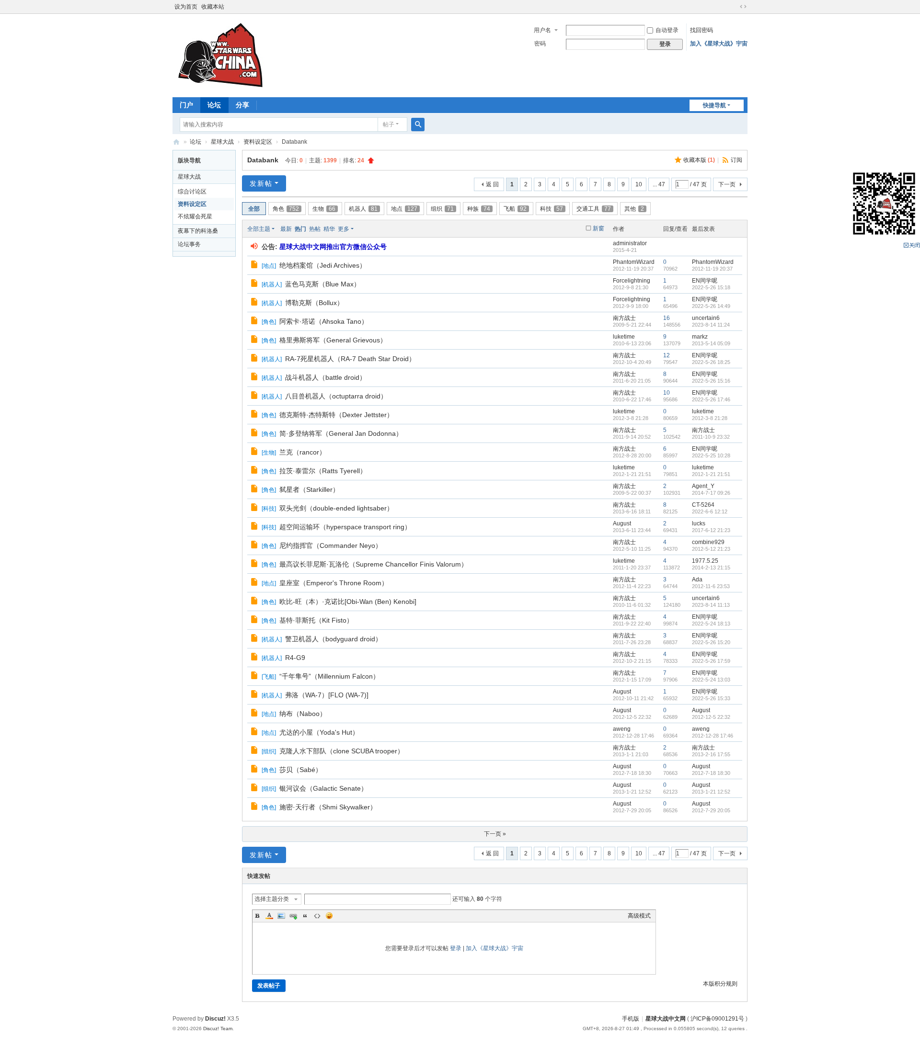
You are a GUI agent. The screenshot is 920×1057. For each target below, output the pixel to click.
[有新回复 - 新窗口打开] (255, 265)
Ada (697, 579)
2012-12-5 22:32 (711, 717)
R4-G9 (295, 657)
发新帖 (261, 183)
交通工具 (593, 208)
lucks (698, 523)
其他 (634, 208)
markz (700, 336)
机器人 (363, 208)
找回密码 (701, 30)
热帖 (315, 229)
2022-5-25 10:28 (711, 455)
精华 (329, 229)
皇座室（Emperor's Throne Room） (333, 583)
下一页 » (495, 833)
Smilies (329, 916)
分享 (242, 105)
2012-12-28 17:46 (712, 736)
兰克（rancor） (302, 452)
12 (666, 355)
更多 (343, 229)
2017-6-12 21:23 (711, 530)
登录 (455, 948)
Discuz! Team (217, 1028)
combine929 (708, 542)
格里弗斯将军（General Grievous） (333, 340)
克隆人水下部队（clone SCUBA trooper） (341, 751)
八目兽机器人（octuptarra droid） (336, 396)
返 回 (492, 184)
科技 (551, 208)
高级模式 (639, 915)
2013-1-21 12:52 (711, 792)
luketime (624, 336)
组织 (442, 208)
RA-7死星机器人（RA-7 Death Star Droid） (350, 359)
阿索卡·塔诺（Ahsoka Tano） (323, 321)
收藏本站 (212, 6)
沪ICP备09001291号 (717, 1018)
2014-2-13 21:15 (711, 567)
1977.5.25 (705, 560)
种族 (478, 208)
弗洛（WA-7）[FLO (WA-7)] (326, 695)
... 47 (659, 184)
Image (281, 916)
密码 (540, 43)
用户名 (542, 30)
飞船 (515, 208)
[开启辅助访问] (734, 6)
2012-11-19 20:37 (712, 269)
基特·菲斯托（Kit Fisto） (316, 620)
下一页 (727, 184)
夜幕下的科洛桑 (198, 230)
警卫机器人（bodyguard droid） (333, 639)
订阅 (736, 160)
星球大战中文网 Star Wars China (176, 142)
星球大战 (222, 141)
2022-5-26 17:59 (711, 661)
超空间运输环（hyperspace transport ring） (345, 527)
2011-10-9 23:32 (711, 437)
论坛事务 (189, 244)
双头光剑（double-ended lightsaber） (336, 508)
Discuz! (215, 1018)
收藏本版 (699, 160)
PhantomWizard (634, 262)
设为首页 (185, 6)
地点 (404, 208)
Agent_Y (703, 486)
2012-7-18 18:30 (711, 773)
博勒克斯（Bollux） (314, 303)
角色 (286, 208)
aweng (622, 729)
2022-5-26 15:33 (711, 698)
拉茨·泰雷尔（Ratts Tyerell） (323, 471)
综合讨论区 (192, 191)
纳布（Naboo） (302, 713)
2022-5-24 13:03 (711, 679)
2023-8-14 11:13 (711, 605)
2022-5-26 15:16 (711, 381)
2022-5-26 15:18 (711, 287)
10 (638, 184)
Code (317, 916)
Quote (305, 916)
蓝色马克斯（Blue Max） (322, 284)
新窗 (598, 228)
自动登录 (667, 30)
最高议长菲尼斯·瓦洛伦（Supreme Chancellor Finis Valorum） (373, 564)
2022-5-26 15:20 (711, 642)
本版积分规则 (720, 983)
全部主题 (258, 229)
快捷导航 (714, 105)
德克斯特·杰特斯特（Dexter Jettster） (336, 415)
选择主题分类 (271, 899)
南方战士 (624, 318)
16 (666, 318)
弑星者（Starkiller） (309, 489)
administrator (630, 243)
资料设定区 (257, 141)
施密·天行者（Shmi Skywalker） (328, 807)
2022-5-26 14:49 (711, 306)
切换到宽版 (743, 6)
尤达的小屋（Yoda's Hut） (319, 732)
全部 (254, 208)
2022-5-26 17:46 (711, 399)
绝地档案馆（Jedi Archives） (322, 265)
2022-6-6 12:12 (709, 511)
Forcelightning (631, 280)
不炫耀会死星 (195, 216)
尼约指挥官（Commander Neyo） (330, 545)
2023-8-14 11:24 (711, 325)
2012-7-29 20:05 (711, 810)
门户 (186, 105)
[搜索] (418, 124)
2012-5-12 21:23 (711, 549)
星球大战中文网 (665, 1018)
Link (293, 916)
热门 (300, 229)
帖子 (388, 124)
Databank (262, 160)
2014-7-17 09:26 (711, 493)
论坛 (214, 105)
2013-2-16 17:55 (711, 754)
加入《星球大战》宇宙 (719, 43)
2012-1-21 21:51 (711, 474)
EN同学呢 (704, 280)
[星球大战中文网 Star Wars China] (220, 54)
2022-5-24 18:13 (711, 623)
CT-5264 (703, 504)
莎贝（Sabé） (300, 769)
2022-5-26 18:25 (711, 362)
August (622, 523)
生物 (323, 208)
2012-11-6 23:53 (711, 586)
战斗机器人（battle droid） (325, 377)
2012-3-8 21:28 (709, 418)
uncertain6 (706, 318)
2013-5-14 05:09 (711, 343)
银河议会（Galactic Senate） (323, 788)
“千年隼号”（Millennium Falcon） (329, 676)
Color (269, 916)
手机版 (630, 1018)
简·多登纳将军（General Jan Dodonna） (340, 433)
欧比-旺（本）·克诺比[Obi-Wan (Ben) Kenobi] (347, 601)
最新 (286, 229)
